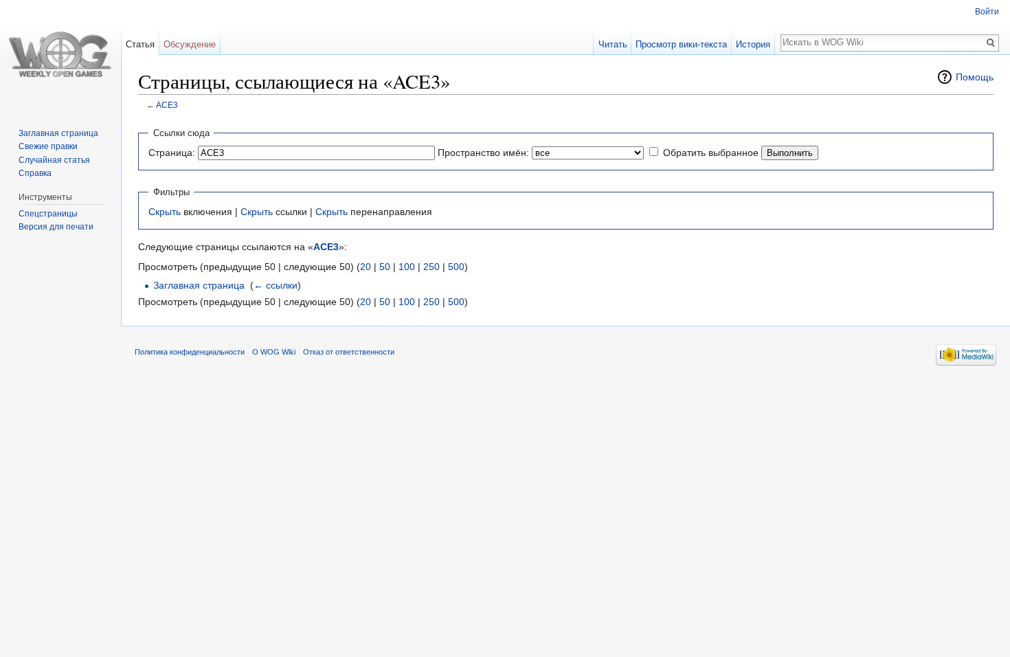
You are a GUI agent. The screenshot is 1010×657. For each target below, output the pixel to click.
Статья (140, 44)
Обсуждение (190, 44)
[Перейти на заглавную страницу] (60, 55)
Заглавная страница (199, 285)
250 (431, 266)
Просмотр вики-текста (681, 44)
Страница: (171, 152)
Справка (35, 173)
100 (407, 266)
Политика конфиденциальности (190, 352)
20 (365, 266)
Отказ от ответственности (348, 352)
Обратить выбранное (711, 152)
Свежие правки (48, 146)
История (753, 44)
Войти (987, 11)
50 (384, 266)
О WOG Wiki (273, 352)
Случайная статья (54, 160)
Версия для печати (56, 227)
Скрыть (164, 211)
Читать (612, 44)
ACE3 (167, 104)
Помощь (975, 76)
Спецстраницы (48, 214)
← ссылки (276, 285)
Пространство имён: (483, 152)
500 (456, 266)
